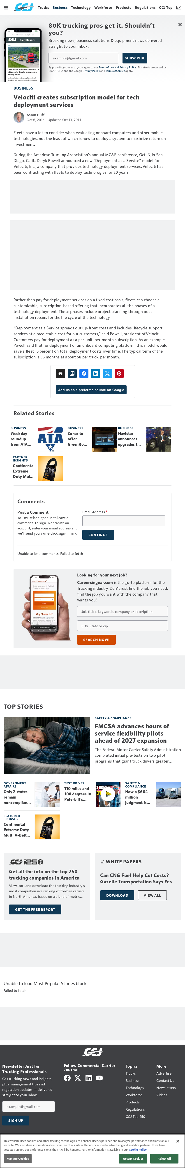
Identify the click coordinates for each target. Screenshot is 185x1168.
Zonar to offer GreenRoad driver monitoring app (78, 439)
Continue (98, 535)
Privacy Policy (91, 70)
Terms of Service (115, 70)
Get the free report (35, 909)
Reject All (164, 1158)
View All (152, 895)
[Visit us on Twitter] (78, 1077)
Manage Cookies (18, 1158)
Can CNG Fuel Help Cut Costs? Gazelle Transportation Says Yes (136, 878)
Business (23, 87)
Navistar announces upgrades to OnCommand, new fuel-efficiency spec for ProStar (130, 439)
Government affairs (15, 784)
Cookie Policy (138, 1149)
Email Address (95, 512)
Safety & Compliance (113, 718)
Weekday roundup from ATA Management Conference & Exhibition (23, 439)
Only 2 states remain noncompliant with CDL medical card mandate (16, 797)
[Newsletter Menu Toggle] (178, 7)
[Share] (83, 373)
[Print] (60, 373)
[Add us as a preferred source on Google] (72, 373)
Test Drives (74, 783)
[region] (92, 1151)
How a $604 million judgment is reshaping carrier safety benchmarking (138, 797)
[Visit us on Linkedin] (89, 1077)
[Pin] (119, 373)
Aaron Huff (36, 114)
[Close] (178, 1141)
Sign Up (15, 1120)
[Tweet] (107, 373)
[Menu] (6, 7)
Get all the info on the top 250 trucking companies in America (44, 875)
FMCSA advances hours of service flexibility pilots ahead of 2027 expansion (132, 733)
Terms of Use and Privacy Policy (117, 67)
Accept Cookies (133, 1158)
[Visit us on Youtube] (99, 1077)
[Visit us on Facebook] (67, 1077)
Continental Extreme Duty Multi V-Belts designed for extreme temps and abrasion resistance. (24, 471)
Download (117, 895)
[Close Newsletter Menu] (180, 24)
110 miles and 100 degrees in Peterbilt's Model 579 (77, 794)
